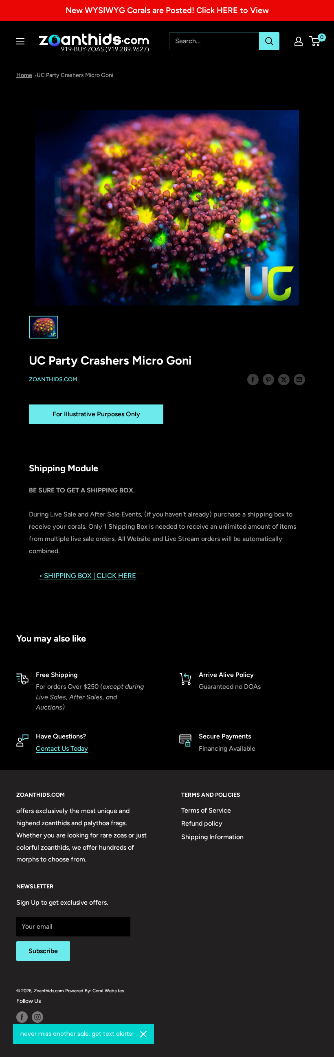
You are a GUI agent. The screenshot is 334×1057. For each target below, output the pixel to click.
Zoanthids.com (53, 379)
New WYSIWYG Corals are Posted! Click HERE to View (167, 10)
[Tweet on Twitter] (284, 379)
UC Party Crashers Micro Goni (75, 75)
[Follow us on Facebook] (22, 1017)
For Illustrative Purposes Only (96, 414)
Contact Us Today (62, 748)
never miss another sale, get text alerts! (77, 1034)
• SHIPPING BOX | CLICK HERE (87, 575)
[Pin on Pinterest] (268, 379)
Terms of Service (206, 810)
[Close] (143, 1034)
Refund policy (201, 823)
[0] (315, 41)
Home (24, 75)
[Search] (269, 41)
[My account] (298, 41)
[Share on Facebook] (253, 379)
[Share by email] (299, 379)
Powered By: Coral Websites (94, 990)
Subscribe (43, 951)
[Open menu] (20, 41)
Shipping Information (212, 837)
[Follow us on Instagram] (37, 1017)
